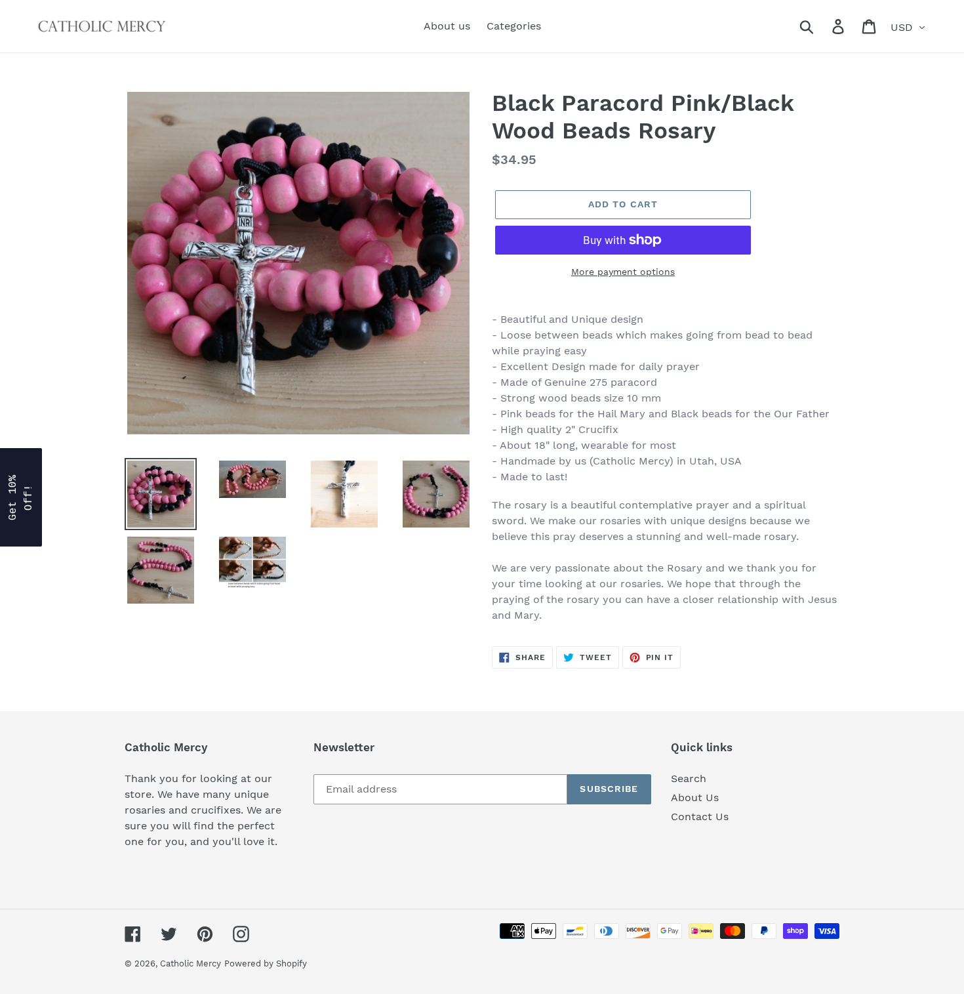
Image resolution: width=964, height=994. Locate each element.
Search (688, 778)
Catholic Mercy (190, 963)
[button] (21, 497)
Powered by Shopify (265, 963)
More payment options (623, 271)
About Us (695, 797)
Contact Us (700, 816)
